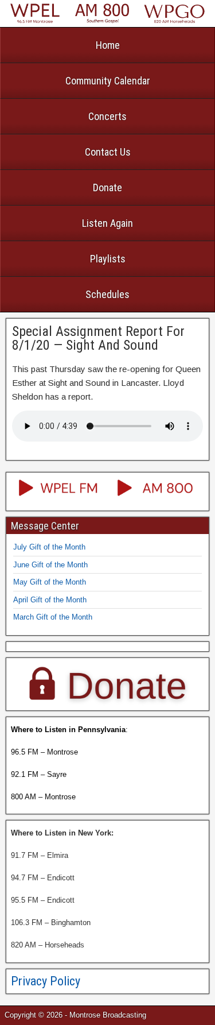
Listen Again (107, 223)
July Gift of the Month (49, 547)
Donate (107, 187)
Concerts (107, 116)
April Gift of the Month (50, 599)
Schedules (107, 294)
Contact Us (108, 152)
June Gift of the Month (50, 564)
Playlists (108, 259)
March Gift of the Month (52, 617)
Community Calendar (107, 81)
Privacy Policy (45, 981)
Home (108, 45)
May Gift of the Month (49, 582)
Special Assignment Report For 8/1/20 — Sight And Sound (98, 338)
